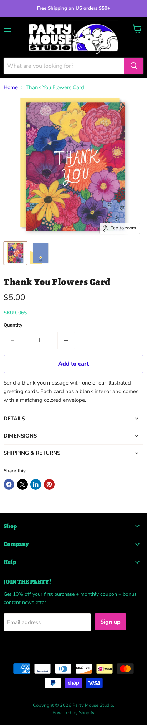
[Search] (133, 66)
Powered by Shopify (73, 713)
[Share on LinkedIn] (35, 484)
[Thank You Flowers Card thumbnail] (15, 253)
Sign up (110, 622)
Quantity (13, 325)
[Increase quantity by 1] (66, 340)
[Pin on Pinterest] (49, 484)
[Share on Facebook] (9, 484)
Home (11, 87)
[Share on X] (22, 484)
